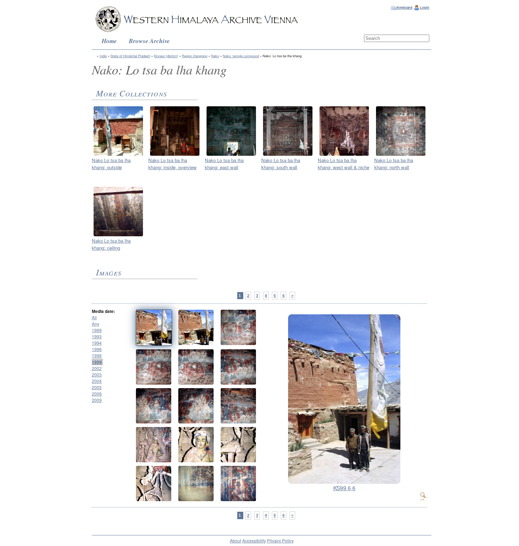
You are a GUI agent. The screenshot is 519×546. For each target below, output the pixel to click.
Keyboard (404, 7)
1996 (97, 349)
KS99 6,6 (344, 488)
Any (95, 324)
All (94, 317)
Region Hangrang (194, 55)
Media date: (103, 311)
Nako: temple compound (241, 55)
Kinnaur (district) (166, 55)
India (103, 55)
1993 (97, 336)
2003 (97, 375)
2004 (97, 381)
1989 (97, 330)
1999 (97, 362)
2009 (97, 400)
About (235, 541)
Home (109, 40)
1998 (97, 355)
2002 (97, 368)
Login (424, 7)
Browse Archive (149, 40)
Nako (215, 55)
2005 (97, 387)
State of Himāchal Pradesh (130, 55)
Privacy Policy (280, 541)
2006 (97, 394)
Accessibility (254, 541)
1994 (97, 343)
